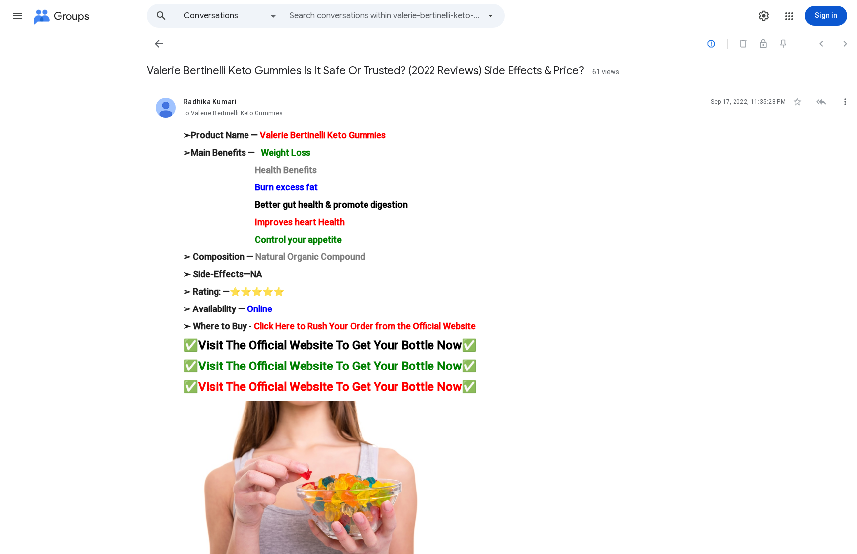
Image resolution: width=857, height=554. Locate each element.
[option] (230, 15)
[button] (18, 16)
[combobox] (385, 15)
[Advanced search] (490, 15)
